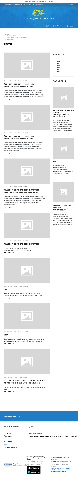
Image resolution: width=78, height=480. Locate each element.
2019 (58, 68)
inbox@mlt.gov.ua (65, 461)
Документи (10, 39)
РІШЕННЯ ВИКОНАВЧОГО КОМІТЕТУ (22, 244)
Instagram (8, 436)
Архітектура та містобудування (17, 37)
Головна (6, 34)
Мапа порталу (10, 416)
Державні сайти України (14, 4)
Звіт (6, 289)
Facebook (8, 433)
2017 (58, 64)
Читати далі (8, 99)
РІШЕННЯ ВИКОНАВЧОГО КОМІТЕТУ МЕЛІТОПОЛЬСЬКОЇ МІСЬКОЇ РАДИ (63, 113)
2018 (58, 66)
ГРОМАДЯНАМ (11, 36)
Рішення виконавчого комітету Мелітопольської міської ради (62, 208)
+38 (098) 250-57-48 (10, 447)
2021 (58, 72)
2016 (58, 62)
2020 (58, 70)
